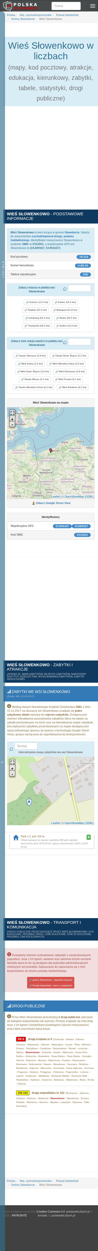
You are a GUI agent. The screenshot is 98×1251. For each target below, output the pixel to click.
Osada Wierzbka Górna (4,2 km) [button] (35, 387)
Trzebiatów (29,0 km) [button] (38, 325)
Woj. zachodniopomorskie (35, 15)
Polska (11, 15)
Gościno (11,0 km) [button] (38, 302)
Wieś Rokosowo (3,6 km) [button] (71, 371)
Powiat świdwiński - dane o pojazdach (52, 985)
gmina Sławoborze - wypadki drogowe (52, 980)
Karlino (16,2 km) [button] (66, 302)
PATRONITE (19, 1215)
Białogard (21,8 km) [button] (66, 310)
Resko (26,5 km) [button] (68, 318)
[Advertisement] (49, 160)
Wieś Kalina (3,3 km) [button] (32, 363)
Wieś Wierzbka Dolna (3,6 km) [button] (68, 363)
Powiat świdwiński (67, 15)
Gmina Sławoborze (22, 19)
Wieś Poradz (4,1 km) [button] (69, 379)
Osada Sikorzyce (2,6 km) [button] (32, 355)
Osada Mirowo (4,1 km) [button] (36, 379)
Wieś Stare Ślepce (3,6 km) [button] (34, 371)
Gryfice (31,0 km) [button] (68, 325)
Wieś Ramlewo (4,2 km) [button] (73, 387)
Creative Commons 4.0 (50, 1211)
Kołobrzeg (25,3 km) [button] (39, 318)
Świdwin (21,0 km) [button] (37, 310)
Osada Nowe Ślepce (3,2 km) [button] (70, 355)
